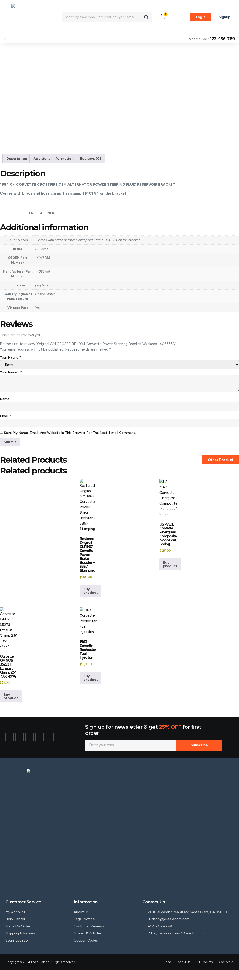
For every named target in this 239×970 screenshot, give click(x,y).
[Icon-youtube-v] (50, 737)
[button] (5, 39)
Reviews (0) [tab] (90, 158)
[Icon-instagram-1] (29, 737)
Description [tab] (16, 158)
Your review (11, 372)
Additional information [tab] (53, 158)
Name (6, 399)
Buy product (90, 591)
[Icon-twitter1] (19, 737)
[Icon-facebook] (9, 737)
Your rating (10, 357)
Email (5, 416)
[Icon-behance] (39, 737)
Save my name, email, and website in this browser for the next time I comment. (70, 433)
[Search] (146, 17)
